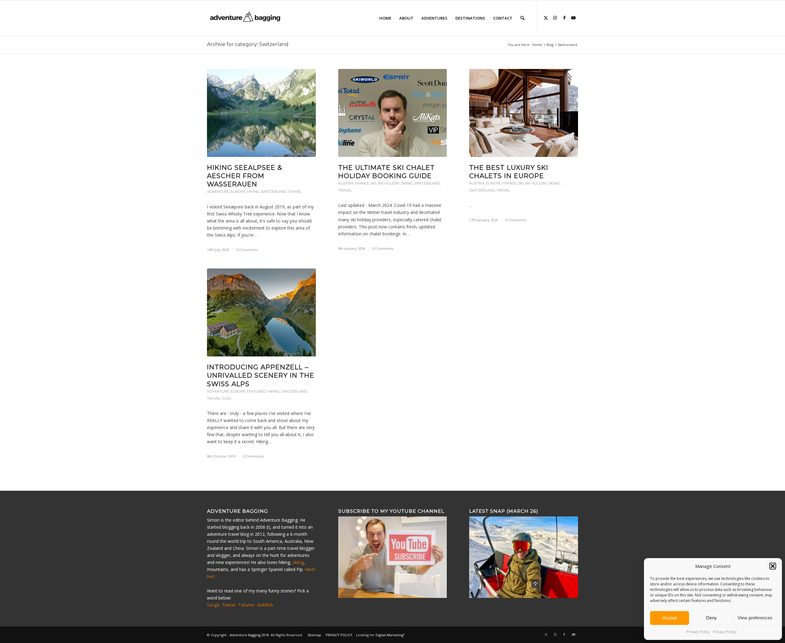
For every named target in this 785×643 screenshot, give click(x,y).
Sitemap (314, 635)
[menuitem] (385, 18)
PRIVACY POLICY (339, 635)
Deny (711, 617)
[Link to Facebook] (564, 17)
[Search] (522, 18)
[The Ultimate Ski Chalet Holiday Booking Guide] (392, 113)
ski (373, 183)
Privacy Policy (698, 631)
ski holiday (389, 183)
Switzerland (273, 191)
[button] (773, 566)
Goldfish (265, 605)
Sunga (213, 605)
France (362, 183)
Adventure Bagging (245, 635)
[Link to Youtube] (573, 17)
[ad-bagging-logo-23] (246, 18)
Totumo (246, 605)
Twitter (229, 605)
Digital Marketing (389, 635)
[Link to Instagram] (555, 17)
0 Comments (247, 249)
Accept (670, 617)
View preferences (754, 617)
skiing (407, 183)
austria (346, 183)
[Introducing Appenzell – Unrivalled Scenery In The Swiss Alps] (261, 312)
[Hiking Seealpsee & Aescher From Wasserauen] (261, 113)
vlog (227, 398)
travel (294, 191)
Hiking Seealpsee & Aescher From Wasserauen (244, 176)
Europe (238, 191)
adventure (218, 191)
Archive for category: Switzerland (248, 44)
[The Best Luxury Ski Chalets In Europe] (523, 113)
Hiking (253, 191)
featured (256, 391)
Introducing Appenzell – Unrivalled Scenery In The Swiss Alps (260, 375)
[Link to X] (545, 17)
